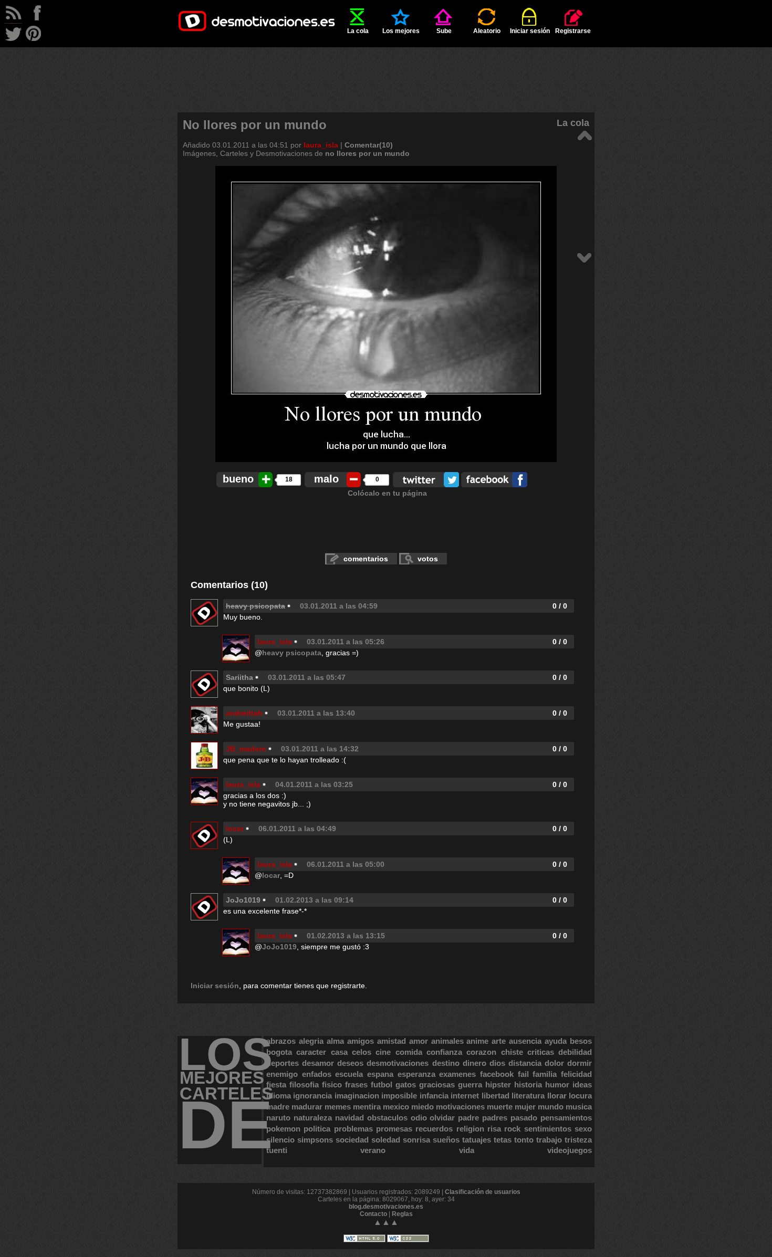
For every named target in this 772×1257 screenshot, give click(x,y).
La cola (358, 31)
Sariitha (239, 677)
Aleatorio (486, 31)
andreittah (244, 713)
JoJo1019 (243, 900)
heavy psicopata (291, 652)
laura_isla (321, 145)
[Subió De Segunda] (584, 257)
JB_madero (246, 749)
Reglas (402, 1214)
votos (428, 558)
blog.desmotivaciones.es (386, 1206)
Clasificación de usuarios (482, 1192)
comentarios (365, 558)
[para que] (584, 135)
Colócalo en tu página (387, 493)
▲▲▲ (386, 1222)
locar (235, 828)
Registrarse (573, 31)
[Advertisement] (386, 71)
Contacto (373, 1214)
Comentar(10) (369, 145)
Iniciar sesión (530, 31)
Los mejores (401, 31)
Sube (444, 31)
